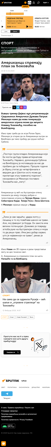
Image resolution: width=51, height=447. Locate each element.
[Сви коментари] (3, 443)
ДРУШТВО (36, 387)
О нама (4, 408)
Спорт (12, 317)
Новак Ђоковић (22, 317)
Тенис (31, 317)
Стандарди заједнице (9, 411)
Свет (3, 387)
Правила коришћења (16, 408)
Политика (12, 387)
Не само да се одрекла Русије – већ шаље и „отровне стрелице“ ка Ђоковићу (24, 302)
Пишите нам (29, 408)
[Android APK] (8, 426)
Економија (24, 387)
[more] (47, 186)
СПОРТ (6, 295)
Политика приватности (10, 420)
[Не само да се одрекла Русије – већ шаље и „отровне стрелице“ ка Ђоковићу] (25, 277)
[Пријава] (33, 2)
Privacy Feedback (26, 420)
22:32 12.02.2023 (7, 71)
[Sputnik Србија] (7, 3)
